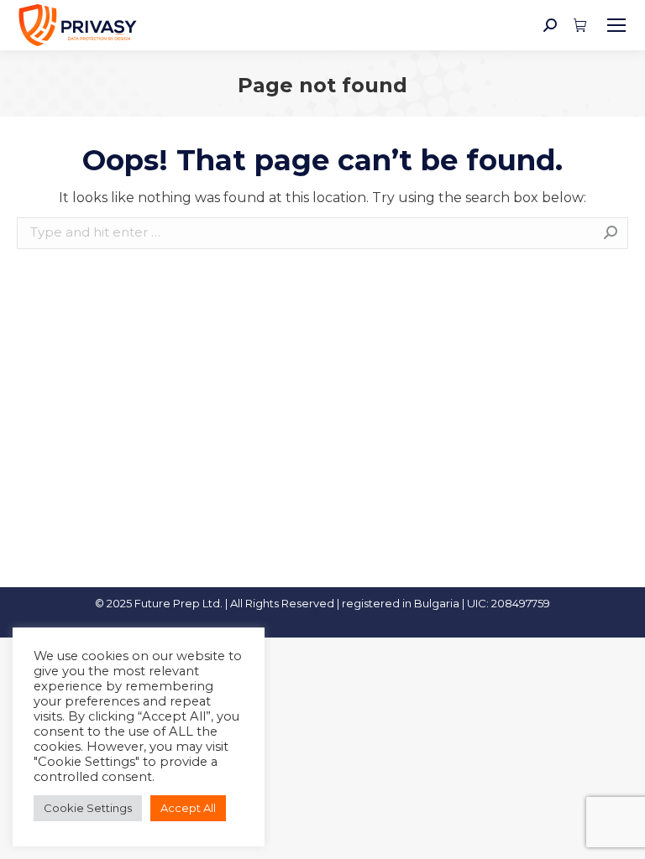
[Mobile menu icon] (616, 25)
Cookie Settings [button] (88, 808)
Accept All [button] (188, 808)
